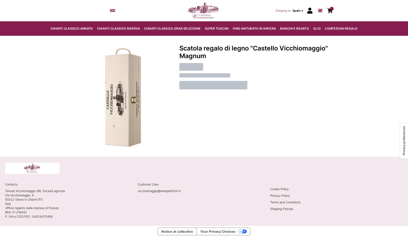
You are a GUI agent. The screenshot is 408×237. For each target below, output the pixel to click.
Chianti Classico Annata (72, 28)
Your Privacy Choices (217, 231)
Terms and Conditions (285, 202)
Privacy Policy (280, 195)
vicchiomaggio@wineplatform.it (159, 191)
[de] (320, 5)
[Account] (310, 11)
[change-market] (290, 11)
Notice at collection (177, 231)
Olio (317, 28)
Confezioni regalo (341, 28)
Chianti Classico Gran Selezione (172, 28)
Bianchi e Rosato (294, 28)
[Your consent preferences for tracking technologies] (404, 141)
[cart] (330, 11)
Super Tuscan (216, 28)
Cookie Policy (279, 189)
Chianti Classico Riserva (118, 28)
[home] (204, 10)
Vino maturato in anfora (254, 28)
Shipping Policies (281, 209)
